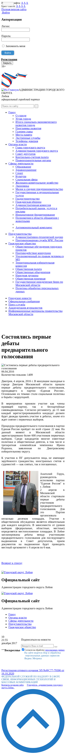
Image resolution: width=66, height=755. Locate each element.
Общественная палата (28, 269)
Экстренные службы (27, 137)
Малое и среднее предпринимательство (39, 189)
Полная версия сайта (13, 9)
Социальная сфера (26, 179)
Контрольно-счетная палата (32, 157)
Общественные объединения (32, 272)
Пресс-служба (16, 304)
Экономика (22, 185)
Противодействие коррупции (33, 253)
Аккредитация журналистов (25, 307)
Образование (23, 166)
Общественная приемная (30, 278)
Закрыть (7, 63)
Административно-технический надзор (39, 237)
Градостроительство (27, 198)
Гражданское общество (22, 243)
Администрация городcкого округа (36, 150)
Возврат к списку (11, 563)
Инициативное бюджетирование (35, 214)
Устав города (23, 118)
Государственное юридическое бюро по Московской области (39, 283)
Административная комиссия (33, 205)
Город (11, 112)
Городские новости (20, 298)
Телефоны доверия (26, 141)
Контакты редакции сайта (12, 685)
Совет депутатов (25, 153)
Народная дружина (26, 275)
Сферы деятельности (20, 163)
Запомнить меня (15, 46)
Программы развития (28, 128)
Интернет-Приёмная (13, 69)
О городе (20, 115)
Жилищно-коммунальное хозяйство (36, 182)
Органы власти (17, 144)
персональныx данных (55, 650)
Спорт (19, 173)
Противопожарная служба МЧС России (39, 240)
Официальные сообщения (24, 301)
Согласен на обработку (45, 650)
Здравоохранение (25, 169)
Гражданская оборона (28, 201)
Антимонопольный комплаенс (33, 227)
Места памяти (23, 134)
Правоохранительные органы (33, 160)
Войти (5, 12)
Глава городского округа (30, 147)
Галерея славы (24, 131)
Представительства (20, 233)
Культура (20, 176)
